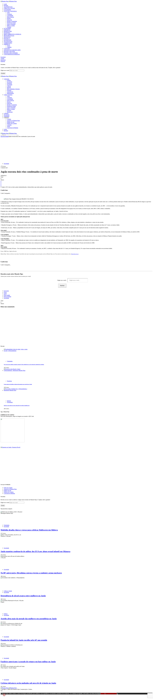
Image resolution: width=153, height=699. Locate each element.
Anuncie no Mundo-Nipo (13, 120)
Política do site (10, 122)
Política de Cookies (12, 123)
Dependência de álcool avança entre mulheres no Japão (23, 596)
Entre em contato (8, 487)
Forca (5, 292)
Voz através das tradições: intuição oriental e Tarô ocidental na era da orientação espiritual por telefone (24, 364)
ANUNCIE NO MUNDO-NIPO (12, 50)
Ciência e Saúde (8, 591)
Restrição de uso (74, 254)
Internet (9, 87)
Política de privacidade (111, 693)
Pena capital (7, 295)
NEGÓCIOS (7, 37)
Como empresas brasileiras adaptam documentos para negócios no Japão (18, 384)
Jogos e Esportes (11, 24)
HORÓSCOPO (8, 31)
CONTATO (7, 48)
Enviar (2, 505)
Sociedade (9, 84)
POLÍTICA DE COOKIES (11, 53)
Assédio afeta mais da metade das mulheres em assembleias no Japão (29, 619)
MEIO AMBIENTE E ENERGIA (12, 34)
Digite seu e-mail (5, 70)
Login (5, 4)
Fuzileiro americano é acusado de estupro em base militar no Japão (28, 662)
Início (2, 136)
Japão (5, 293)
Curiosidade (10, 15)
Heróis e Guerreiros (12, 21)
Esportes (9, 90)
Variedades (10, 361)
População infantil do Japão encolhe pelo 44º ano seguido (24, 640)
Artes (8, 12)
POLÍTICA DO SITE (9, 51)
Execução (6, 291)
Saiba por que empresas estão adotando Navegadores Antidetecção (16, 405)
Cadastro (9, 47)
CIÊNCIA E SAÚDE (9, 8)
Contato (9, 119)
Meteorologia (10, 93)
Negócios (9, 83)
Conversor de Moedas (12, 127)
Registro (6, 5)
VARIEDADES (8, 43)
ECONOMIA (7, 28)
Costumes (9, 14)
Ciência (9, 86)
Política (9, 80)
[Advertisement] (76, 149)
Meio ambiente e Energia (13, 89)
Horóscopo (10, 112)
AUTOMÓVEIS (8, 7)
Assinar (3, 73)
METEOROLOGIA (9, 35)
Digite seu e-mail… (62, 280)
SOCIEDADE (7, 40)
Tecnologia (10, 402)
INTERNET (7, 32)
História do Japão (11, 22)
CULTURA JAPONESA (10, 11)
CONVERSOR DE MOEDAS (12, 54)
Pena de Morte (7, 296)
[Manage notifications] (4, 695)
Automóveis (10, 92)
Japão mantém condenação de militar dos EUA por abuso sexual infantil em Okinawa (35, 551)
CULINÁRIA (7, 9)
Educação (9, 20)
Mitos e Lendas (11, 25)
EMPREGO (7, 44)
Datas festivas (10, 17)
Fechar (102, 693)
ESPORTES (7, 30)
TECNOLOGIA (8, 41)
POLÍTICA (7, 38)
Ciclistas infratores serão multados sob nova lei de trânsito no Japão (28, 683)
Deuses (9, 18)
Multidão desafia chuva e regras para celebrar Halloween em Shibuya (29, 530)
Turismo (9, 27)
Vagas (8, 45)
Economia (9, 81)
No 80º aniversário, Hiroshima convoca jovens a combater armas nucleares (31, 573)
